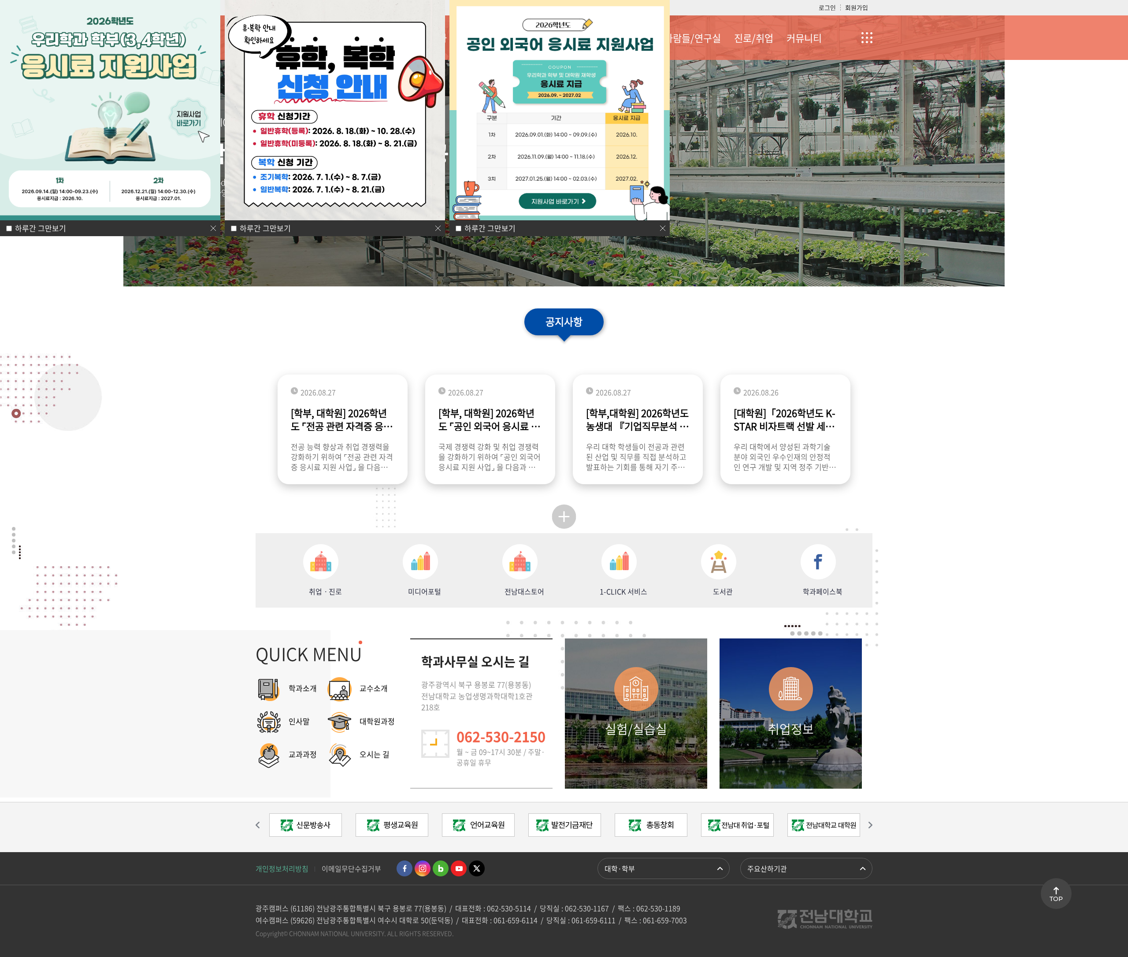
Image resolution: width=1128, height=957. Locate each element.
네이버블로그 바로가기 (441, 868)
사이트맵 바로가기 (850, 37)
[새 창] (305, 827)
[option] (305, 827)
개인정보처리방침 (282, 868)
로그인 (827, 7)
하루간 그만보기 (265, 228)
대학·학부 (620, 868)
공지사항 (564, 321)
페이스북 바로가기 (404, 868)
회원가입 (856, 7)
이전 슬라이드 (262, 825)
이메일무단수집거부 (351, 868)
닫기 (438, 228)
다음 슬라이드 (865, 825)
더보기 (564, 516)
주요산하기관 (767, 868)
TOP (1056, 899)
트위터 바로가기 (477, 868)
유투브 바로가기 (459, 868)
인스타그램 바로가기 (422, 868)
